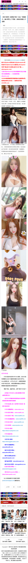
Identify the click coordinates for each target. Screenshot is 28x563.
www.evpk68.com (19, 422)
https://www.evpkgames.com (10, 430)
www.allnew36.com (7, 447)
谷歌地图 (15, 548)
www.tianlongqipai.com (9, 469)
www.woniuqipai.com (16, 60)
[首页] (26, 552)
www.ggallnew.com (20, 464)
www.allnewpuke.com (8, 458)
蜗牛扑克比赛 (8, 3)
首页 (3, 3)
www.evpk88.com (21, 419)
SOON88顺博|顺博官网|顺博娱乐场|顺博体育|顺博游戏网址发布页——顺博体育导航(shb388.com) (13, 81)
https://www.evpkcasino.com (10, 436)
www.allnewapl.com (18, 461)
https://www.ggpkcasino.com (10, 441)
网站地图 (20, 546)
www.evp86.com (19, 412)
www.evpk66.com (19, 415)
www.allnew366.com (8, 452)
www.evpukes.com (17, 425)
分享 (19, 487)
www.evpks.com (19, 409)
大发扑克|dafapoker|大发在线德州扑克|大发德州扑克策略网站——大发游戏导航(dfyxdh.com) (13, 74)
